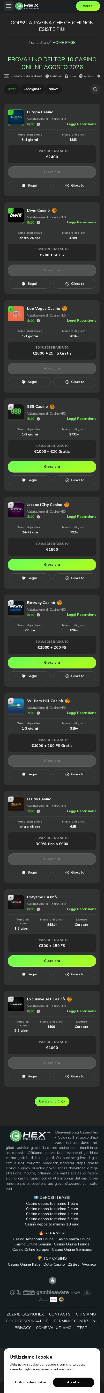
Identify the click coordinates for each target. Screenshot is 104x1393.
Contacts (60, 1314)
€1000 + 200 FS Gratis (52, 745)
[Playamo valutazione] (38, 909)
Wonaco (89, 1264)
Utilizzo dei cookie (30, 1382)
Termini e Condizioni (74, 1321)
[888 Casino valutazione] (38, 419)
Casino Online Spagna (33, 1244)
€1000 (52, 1047)
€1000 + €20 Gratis (52, 451)
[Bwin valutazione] (38, 222)
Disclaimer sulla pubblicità (26, 76)
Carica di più (49, 1101)
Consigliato (32, 89)
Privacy (23, 1328)
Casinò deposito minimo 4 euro (52, 1214)
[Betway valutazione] (38, 615)
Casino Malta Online (74, 1239)
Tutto (11, 89)
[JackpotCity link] (16, 515)
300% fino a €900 (52, 844)
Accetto (73, 1382)
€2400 (52, 157)
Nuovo (54, 89)
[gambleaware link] (53, 1292)
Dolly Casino (54, 1264)
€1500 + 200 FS (52, 647)
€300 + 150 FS (52, 945)
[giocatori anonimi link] (61, 1299)
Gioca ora (52, 172)
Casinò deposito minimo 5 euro (52, 1219)
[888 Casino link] (16, 417)
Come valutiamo (54, 1328)
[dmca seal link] (28, 1292)
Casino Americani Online (33, 1239)
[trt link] (52, 1280)
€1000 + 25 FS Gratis (52, 353)
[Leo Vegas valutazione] (38, 320)
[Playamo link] (16, 907)
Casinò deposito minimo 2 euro (52, 1209)
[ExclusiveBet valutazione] (38, 1011)
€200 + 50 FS (52, 255)
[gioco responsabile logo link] (43, 1299)
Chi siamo (86, 1314)
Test (82, 1328)
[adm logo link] (75, 1292)
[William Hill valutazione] (38, 713)
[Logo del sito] (44, 6)
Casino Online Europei (30, 1249)
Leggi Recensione (81, 124)
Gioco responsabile (27, 1321)
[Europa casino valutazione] (38, 124)
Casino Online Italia (24, 1264)
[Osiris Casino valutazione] (38, 811)
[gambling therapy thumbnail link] (53, 1299)
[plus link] (12, 1292)
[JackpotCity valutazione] (38, 517)
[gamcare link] (19, 1292)
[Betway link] (16, 613)
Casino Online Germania (72, 1249)
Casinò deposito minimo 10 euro (52, 1224)
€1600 (52, 549)
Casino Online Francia (71, 1244)
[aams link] (87, 1292)
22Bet (73, 1264)
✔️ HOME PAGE (61, 42)
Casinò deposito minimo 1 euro (52, 1203)
